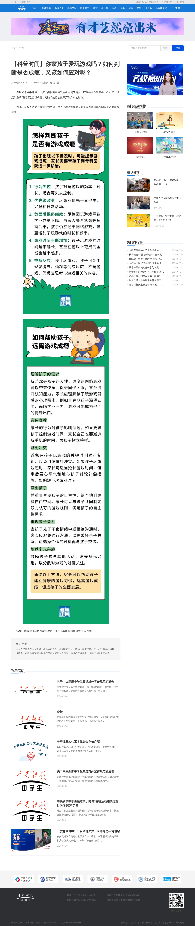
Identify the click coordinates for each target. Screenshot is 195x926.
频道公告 (59, 8)
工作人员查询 (146, 923)
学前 (95, 8)
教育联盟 (84, 8)
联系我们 (133, 923)
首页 (35, 8)
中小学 (104, 8)
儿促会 (148, 8)
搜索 (178, 48)
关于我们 (123, 923)
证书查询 (175, 8)
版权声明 (159, 923)
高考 (114, 8)
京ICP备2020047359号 (71, 923)
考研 (139, 8)
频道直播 (46, 8)
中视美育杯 (161, 8)
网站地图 (180, 923)
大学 (122, 8)
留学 (130, 8)
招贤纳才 (169, 923)
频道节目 (72, 8)
